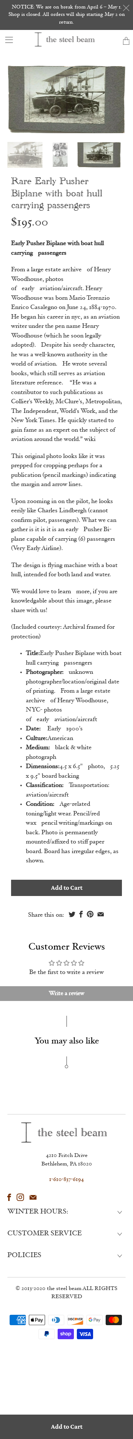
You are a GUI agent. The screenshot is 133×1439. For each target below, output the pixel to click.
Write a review (66, 994)
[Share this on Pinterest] (90, 914)
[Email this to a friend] (100, 914)
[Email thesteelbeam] (33, 1197)
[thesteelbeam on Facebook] (9, 1197)
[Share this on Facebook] (81, 914)
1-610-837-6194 (66, 1179)
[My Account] (6, 40)
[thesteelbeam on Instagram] (20, 1197)
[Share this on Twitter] (72, 914)
